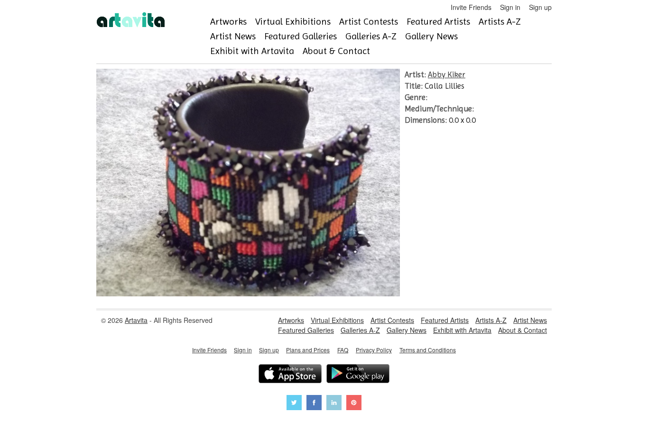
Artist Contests (368, 21)
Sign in (510, 7)
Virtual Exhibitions (293, 21)
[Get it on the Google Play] (357, 374)
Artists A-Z (500, 21)
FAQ (342, 350)
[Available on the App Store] (290, 374)
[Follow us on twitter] (294, 404)
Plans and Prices (308, 350)
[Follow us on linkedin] (334, 404)
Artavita (136, 320)
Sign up (540, 7)
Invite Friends (471, 7)
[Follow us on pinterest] (353, 404)
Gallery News (431, 36)
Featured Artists (438, 21)
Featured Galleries (300, 36)
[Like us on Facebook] (314, 404)
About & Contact (336, 51)
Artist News (233, 36)
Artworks (228, 21)
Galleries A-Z (371, 36)
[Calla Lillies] (248, 293)
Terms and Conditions (427, 350)
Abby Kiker (446, 74)
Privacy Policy (374, 350)
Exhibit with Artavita (252, 51)
